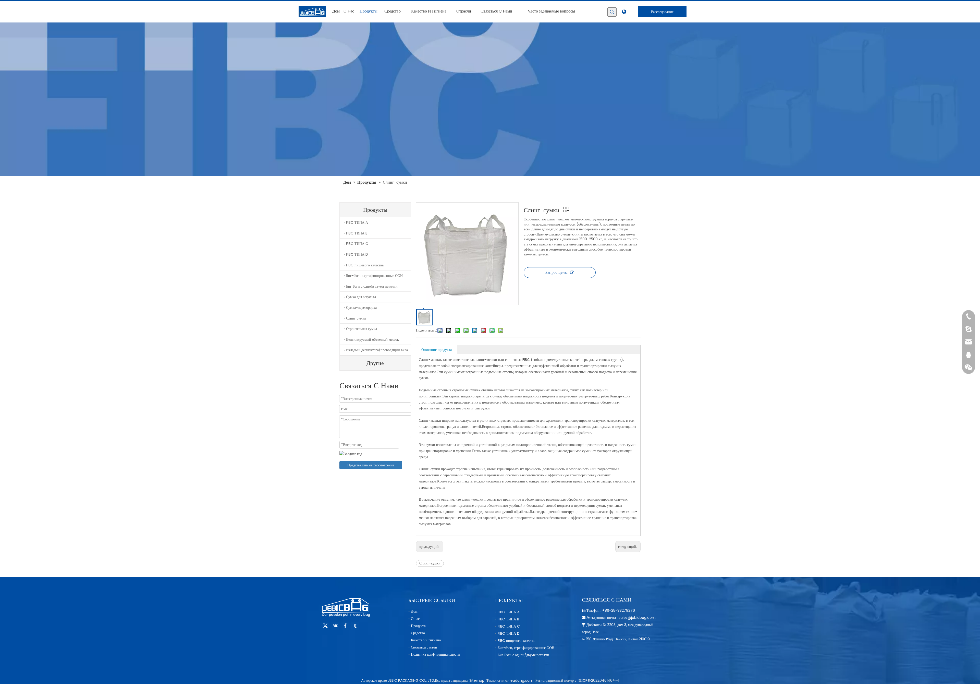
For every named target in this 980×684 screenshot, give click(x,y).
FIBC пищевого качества (365, 265)
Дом (414, 611)
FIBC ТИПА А (357, 222)
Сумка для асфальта (361, 296)
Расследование (662, 11)
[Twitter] (325, 626)
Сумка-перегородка (361, 307)
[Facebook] (345, 626)
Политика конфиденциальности (435, 654)
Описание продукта (436, 349)
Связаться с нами (424, 647)
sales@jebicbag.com (637, 617)
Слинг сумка (356, 318)
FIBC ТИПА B (357, 233)
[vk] (335, 626)
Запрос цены (556, 272)
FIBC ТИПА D (357, 254)
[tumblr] (355, 626)
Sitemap (476, 680)
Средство (418, 632)
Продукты (418, 625)
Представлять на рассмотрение (370, 465)
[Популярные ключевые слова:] (612, 12)
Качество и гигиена (426, 640)
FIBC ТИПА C (357, 243)
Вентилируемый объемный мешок (372, 339)
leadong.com (521, 680)
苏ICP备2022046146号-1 (598, 680)
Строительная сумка (361, 328)
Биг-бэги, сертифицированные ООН (374, 275)
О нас (415, 618)
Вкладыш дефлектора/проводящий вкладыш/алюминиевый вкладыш (378, 349)
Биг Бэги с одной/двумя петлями (372, 286)
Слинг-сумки (429, 563)
